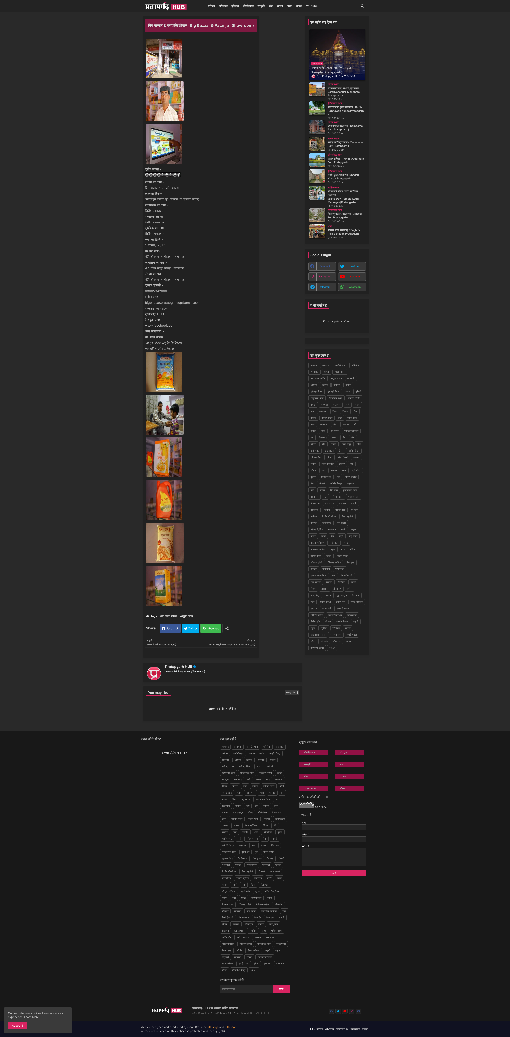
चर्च (312, 437)
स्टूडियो (324, 628)
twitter (355, 266)
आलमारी (351, 378)
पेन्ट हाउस (329, 503)
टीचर (359, 444)
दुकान (313, 476)
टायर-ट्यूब (346, 444)
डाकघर (356, 457)
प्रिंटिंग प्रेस (340, 509)
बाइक (353, 529)
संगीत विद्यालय (357, 601)
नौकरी (322, 483)
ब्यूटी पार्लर (334, 542)
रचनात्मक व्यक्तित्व (319, 575)
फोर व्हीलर (341, 522)
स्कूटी (355, 621)
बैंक (332, 536)
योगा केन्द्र (339, 569)
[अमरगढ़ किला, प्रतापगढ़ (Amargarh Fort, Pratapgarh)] (317, 160)
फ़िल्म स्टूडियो (347, 516)
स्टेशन (348, 628)
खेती (335, 424)
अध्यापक (326, 365)
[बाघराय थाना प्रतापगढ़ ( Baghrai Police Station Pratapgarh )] (317, 231)
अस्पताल (314, 371)
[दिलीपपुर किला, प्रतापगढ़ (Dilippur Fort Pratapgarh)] (317, 215)
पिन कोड (334, 490)
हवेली (313, 641)
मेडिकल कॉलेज (334, 562)
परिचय (211, 6)
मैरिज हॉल (350, 562)
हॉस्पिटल (337, 641)
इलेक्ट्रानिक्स (316, 391)
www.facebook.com (160, 325)
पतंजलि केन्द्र (336, 483)
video (332, 647)
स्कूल (313, 628)
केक (355, 411)
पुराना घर (314, 496)
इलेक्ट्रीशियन (334, 391)
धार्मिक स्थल (326, 476)
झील (323, 444)
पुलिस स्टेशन (337, 496)
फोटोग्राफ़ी (327, 522)
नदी (338, 476)
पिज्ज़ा (322, 490)
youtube (355, 276)
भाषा (342, 764)
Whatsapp (213, 628)
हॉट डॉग (324, 641)
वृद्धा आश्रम (342, 595)
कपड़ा (313, 404)
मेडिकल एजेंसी (317, 562)
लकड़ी (353, 582)
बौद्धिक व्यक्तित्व (317, 542)
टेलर (341, 450)
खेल (271, 6)
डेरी (351, 463)
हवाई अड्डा (352, 634)
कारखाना (323, 411)
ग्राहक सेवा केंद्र (351, 430)
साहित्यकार (352, 615)
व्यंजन (280, 6)
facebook (325, 266)
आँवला (326, 371)
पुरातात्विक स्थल (350, 490)
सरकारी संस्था (343, 608)
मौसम (289, 6)
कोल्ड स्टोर (352, 417)
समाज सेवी (326, 608)
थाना (344, 470)
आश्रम (314, 384)
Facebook (172, 628)
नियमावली (355, 1029)
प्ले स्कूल (354, 509)
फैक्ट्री (314, 522)
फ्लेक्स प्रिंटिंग (317, 529)
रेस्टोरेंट (329, 582)
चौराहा (334, 437)
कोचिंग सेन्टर (327, 417)
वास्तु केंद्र (315, 595)
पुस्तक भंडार (353, 496)
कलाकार (336, 404)
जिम (344, 437)
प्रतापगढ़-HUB (154, 314)
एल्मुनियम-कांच (317, 398)
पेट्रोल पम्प (315, 503)
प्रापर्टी (327, 509)
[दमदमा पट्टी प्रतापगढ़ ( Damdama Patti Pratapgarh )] (317, 127)
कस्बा (357, 404)
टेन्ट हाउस (329, 450)
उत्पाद (347, 391)
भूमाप (333, 549)
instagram (325, 276)
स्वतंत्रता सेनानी (318, 634)
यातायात (326, 569)
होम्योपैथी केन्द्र (317, 647)
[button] (362, 6)
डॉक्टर (313, 470)
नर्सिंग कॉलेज (350, 476)
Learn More (31, 1017)
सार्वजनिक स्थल (335, 615)
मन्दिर (352, 549)
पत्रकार (350, 483)
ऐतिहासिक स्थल (335, 398)
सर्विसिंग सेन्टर (317, 615)
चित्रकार (323, 437)
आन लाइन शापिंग (168, 616)
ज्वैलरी (313, 444)
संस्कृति (261, 6)
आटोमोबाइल (340, 371)
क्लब (313, 424)
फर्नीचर (314, 516)
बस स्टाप (332, 529)
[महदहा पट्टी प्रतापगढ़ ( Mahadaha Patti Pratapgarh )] (317, 144)
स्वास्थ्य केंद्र (335, 634)
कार (312, 411)
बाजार (313, 536)
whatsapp (355, 286)
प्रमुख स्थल (310, 788)
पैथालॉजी (314, 509)
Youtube (312, 6)
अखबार (314, 365)
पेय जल (342, 503)
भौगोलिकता (248, 6)
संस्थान (314, 608)
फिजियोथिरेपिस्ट (329, 516)
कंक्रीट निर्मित (354, 398)
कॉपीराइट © (342, 1029)
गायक (313, 430)
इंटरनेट (325, 384)
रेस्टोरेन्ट (341, 582)
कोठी (340, 417)
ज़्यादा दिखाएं (292, 692)
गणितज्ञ (346, 424)
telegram (325, 286)
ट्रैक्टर (329, 457)
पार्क (312, 490)
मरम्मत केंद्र (316, 555)
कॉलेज (313, 417)
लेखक (313, 588)
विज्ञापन (328, 595)
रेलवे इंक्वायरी (347, 575)
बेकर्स (323, 536)
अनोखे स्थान (340, 365)
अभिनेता (355, 365)
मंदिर (343, 549)
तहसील (334, 470)
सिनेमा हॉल (315, 621)
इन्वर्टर (348, 384)
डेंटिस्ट (342, 463)
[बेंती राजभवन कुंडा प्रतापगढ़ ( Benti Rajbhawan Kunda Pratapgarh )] (317, 108)
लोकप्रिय (337, 588)
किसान (345, 411)
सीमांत (328, 621)
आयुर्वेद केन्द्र (186, 616)
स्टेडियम (336, 628)
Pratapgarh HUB (178, 667)
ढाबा (323, 470)
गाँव (355, 424)
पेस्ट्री (354, 503)
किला (334, 411)
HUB (201, 6)
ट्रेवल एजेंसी (316, 457)
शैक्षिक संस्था (325, 601)
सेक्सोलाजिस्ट (342, 621)
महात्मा (329, 555)
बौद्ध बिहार (353, 536)
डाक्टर (313, 463)
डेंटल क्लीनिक (328, 463)
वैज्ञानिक (355, 595)
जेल (353, 437)
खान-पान (324, 424)
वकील (349, 588)
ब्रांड (346, 542)
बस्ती (343, 529)
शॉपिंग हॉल (340, 601)
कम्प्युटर (324, 404)
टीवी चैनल (315, 450)
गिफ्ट (323, 430)
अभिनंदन (223, 6)
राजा (334, 575)
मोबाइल (314, 569)
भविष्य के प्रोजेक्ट (318, 549)
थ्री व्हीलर (356, 470)
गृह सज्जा (335, 430)
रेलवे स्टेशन (316, 582)
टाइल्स (333, 444)
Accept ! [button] (17, 1025)
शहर (312, 601)
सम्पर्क (299, 6)
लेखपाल (324, 588)
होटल (348, 641)
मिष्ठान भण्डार (342, 555)
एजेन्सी (358, 391)
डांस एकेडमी (343, 457)
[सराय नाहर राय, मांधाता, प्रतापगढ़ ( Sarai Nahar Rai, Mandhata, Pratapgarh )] (317, 89)
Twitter (192, 628)
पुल (325, 496)
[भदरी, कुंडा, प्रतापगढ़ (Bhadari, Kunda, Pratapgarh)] (317, 176)
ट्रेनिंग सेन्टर (353, 450)
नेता (312, 483)
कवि (347, 404)
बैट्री (341, 536)
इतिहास (235, 6)
